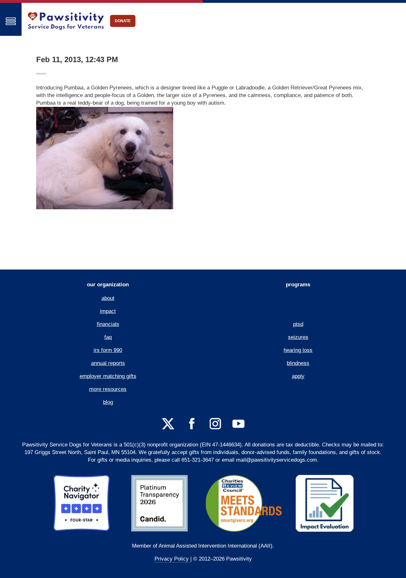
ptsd (298, 324)
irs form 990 (108, 350)
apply (298, 376)
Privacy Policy (172, 559)
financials (108, 324)
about (108, 298)
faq (108, 337)
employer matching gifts (108, 376)
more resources (108, 389)
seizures (298, 337)
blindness (298, 363)
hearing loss (298, 350)
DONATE (123, 21)
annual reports (108, 363)
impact (108, 311)
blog (108, 402)
